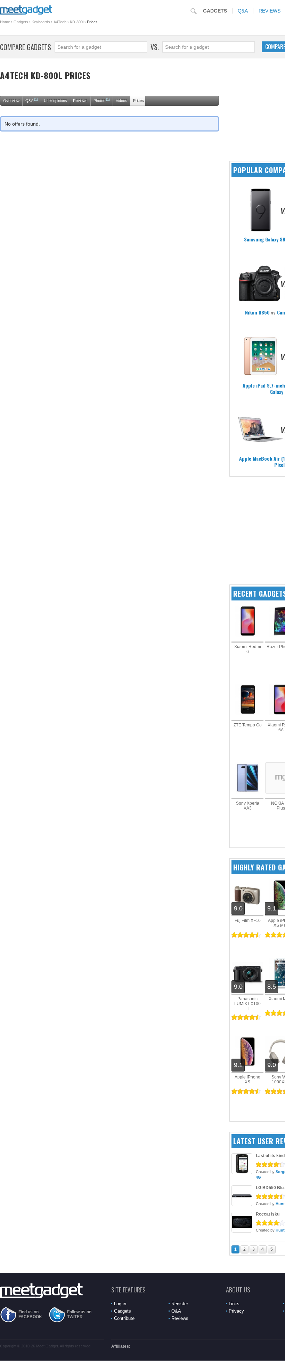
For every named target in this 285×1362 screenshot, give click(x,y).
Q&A (243, 11)
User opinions (55, 100)
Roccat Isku (267, 1214)
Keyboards (41, 22)
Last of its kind (270, 1155)
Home (5, 22)
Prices (138, 100)
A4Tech (60, 22)
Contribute (124, 1318)
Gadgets (215, 11)
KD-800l (76, 22)
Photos (101, 100)
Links (234, 1303)
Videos (121, 100)
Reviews (80, 100)
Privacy (236, 1311)
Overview (11, 100)
